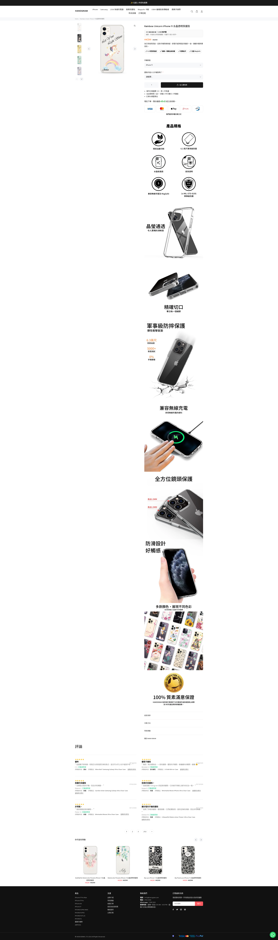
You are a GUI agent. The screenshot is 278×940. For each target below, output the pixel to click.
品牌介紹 (111, 897)
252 (144, 831)
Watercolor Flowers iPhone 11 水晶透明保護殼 (123, 878)
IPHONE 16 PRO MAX (81, 910)
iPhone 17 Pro (79, 900)
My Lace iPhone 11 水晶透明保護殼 (155, 878)
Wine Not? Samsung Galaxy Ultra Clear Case (110, 769)
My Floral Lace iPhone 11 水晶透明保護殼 (188, 878)
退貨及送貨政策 (113, 907)
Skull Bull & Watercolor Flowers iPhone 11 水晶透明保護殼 (90, 879)
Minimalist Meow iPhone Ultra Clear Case (176, 791)
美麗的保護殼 (80, 783)
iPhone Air (78, 903)
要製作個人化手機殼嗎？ (153, 72)
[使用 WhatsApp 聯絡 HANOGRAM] (273, 935)
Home (76, 19)
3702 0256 (148, 900)
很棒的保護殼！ (148, 783)
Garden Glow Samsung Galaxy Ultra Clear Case (111, 791)
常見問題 (111, 900)
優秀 (77, 761)
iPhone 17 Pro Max (81, 897)
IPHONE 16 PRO (80, 913)
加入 (199, 903)
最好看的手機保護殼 (150, 806)
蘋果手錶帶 (79, 922)
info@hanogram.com (152, 897)
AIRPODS (78, 925)
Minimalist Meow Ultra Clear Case (107, 814)
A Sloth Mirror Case (171, 769)
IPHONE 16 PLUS (80, 916)
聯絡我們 (111, 910)
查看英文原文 (132, 769)
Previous (89, 49)
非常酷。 (78, 806)
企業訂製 (111, 913)
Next (135, 49)
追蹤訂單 (111, 903)
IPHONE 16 (78, 919)
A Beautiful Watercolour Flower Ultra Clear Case (178, 817)
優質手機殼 (146, 761)
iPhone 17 (78, 907)
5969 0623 (152, 902)
